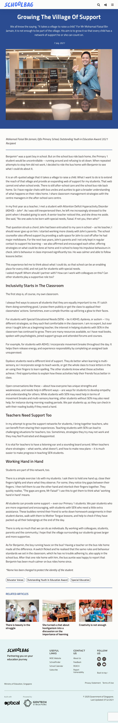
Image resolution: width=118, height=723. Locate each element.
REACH (76, 665)
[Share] (105, 4)
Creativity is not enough (92, 625)
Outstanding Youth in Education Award (47, 580)
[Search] (98, 4)
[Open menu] (112, 4)
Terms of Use (108, 682)
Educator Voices (15, 580)
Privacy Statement (93, 682)
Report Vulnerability (78, 671)
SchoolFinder (55, 662)
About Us (77, 658)
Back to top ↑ (102, 673)
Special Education (80, 580)
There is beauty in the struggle (18, 626)
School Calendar (56, 665)
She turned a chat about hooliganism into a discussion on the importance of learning (55, 629)
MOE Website (55, 658)
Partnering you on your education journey (20, 657)
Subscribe (54, 669)
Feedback (77, 662)
